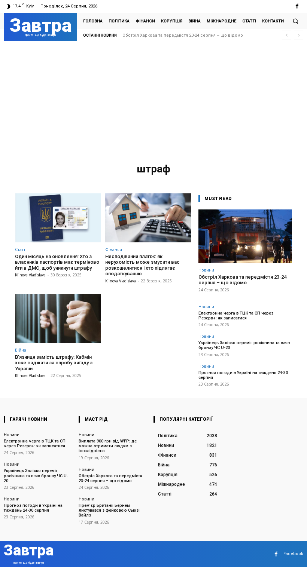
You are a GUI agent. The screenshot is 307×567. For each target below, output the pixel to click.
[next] (298, 35)
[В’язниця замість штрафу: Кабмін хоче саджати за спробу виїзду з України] (58, 318)
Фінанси (113, 249)
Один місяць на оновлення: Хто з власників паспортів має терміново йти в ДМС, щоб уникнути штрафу (57, 262)
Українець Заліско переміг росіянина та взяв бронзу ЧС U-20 (36, 475)
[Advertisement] (153, 103)
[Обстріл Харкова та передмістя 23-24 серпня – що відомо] (245, 236)
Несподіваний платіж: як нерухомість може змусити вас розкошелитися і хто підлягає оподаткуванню (142, 265)
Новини (206, 270)
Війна (20, 350)
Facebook (293, 553)
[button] (295, 21)
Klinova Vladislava (30, 275)
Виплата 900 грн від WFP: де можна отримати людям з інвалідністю (108, 446)
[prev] (286, 35)
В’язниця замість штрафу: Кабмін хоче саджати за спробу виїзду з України (53, 362)
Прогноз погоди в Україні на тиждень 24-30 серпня (243, 375)
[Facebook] (297, 6)
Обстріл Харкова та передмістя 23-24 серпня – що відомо (242, 280)
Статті (21, 249)
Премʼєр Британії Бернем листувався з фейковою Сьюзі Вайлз (109, 510)
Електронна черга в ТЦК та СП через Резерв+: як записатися (190, 35)
